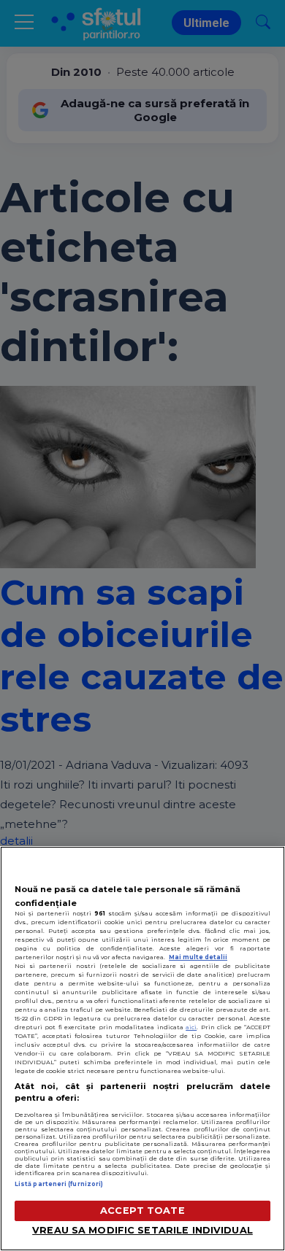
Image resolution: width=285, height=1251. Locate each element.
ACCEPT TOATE (142, 1210)
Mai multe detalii (198, 957)
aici (191, 1027)
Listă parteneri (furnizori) (59, 1184)
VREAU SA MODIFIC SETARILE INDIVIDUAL (142, 1230)
